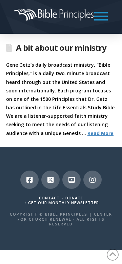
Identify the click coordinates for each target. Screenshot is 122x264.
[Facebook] (29, 180)
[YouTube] (71, 180)
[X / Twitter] (50, 180)
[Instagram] (92, 180)
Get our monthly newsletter (63, 202)
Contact (49, 197)
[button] (101, 16)
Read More (100, 133)
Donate (74, 197)
